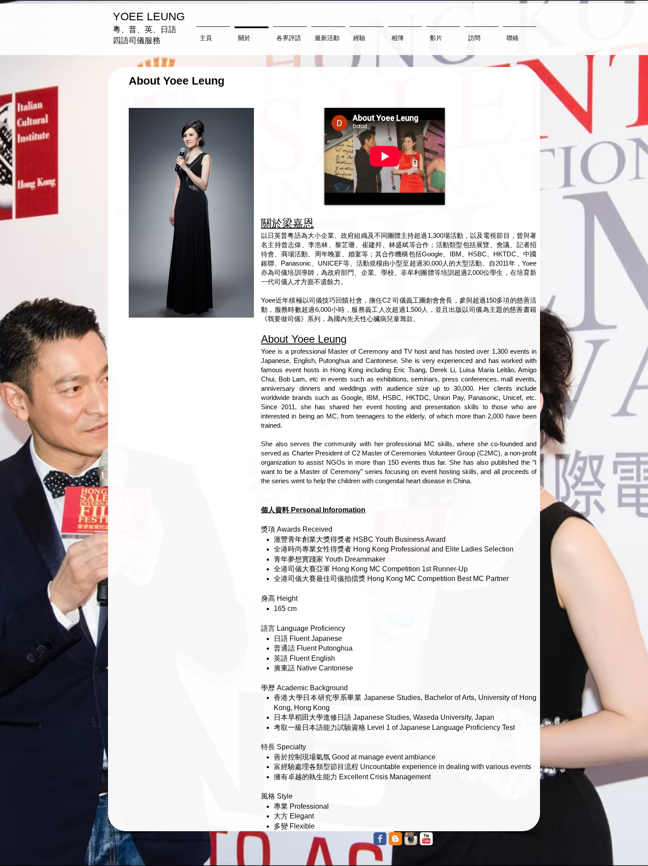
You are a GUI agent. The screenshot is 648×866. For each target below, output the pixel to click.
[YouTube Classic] (426, 838)
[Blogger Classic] (395, 838)
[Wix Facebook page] (380, 838)
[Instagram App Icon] (410, 838)
